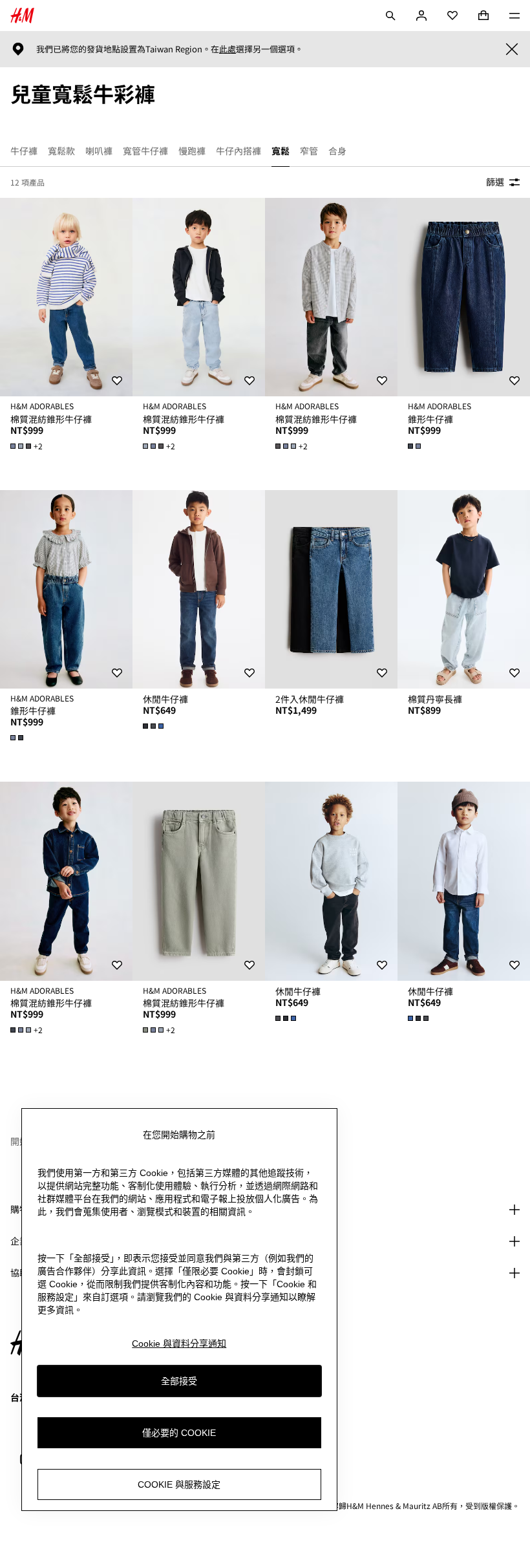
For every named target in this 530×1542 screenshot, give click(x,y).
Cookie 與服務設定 (179, 1484)
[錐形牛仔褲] (464, 297)
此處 (227, 49)
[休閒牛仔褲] (198, 589)
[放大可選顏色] (415, 446)
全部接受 (179, 1381)
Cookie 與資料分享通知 (179, 1343)
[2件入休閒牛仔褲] (331, 589)
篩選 (495, 181)
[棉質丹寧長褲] (464, 589)
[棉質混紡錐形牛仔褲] (66, 297)
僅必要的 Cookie (179, 1433)
